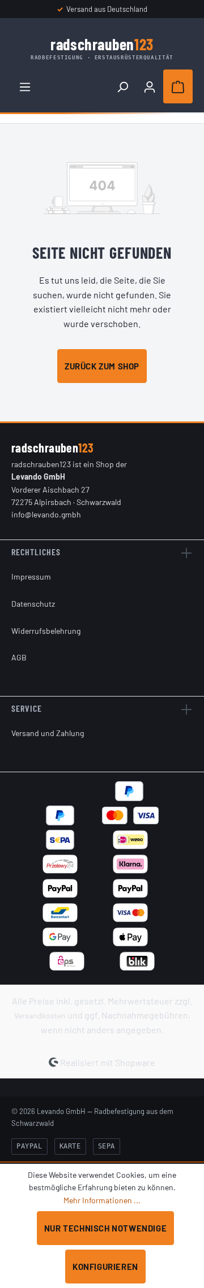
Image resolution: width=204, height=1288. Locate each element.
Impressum (31, 576)
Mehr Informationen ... (102, 1200)
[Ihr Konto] (149, 86)
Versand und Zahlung (47, 733)
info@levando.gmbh (46, 514)
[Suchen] (122, 86)
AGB (19, 657)
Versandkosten (40, 1015)
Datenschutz (33, 603)
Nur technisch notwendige (105, 1228)
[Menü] (25, 86)
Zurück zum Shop (102, 366)
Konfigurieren (105, 1266)
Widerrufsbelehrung (45, 631)
